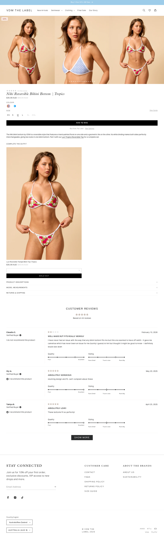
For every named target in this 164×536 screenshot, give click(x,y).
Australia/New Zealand (18, 522)
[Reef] (14, 106)
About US (128, 472)
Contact (90, 472)
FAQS (87, 477)
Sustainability (132, 477)
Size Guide (91, 491)
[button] (57, 10)
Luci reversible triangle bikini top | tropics (21, 262)
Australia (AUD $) (18, 530)
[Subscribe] (53, 487)
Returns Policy (94, 486)
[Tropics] (8, 106)
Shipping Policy (95, 482)
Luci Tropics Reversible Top (73, 137)
